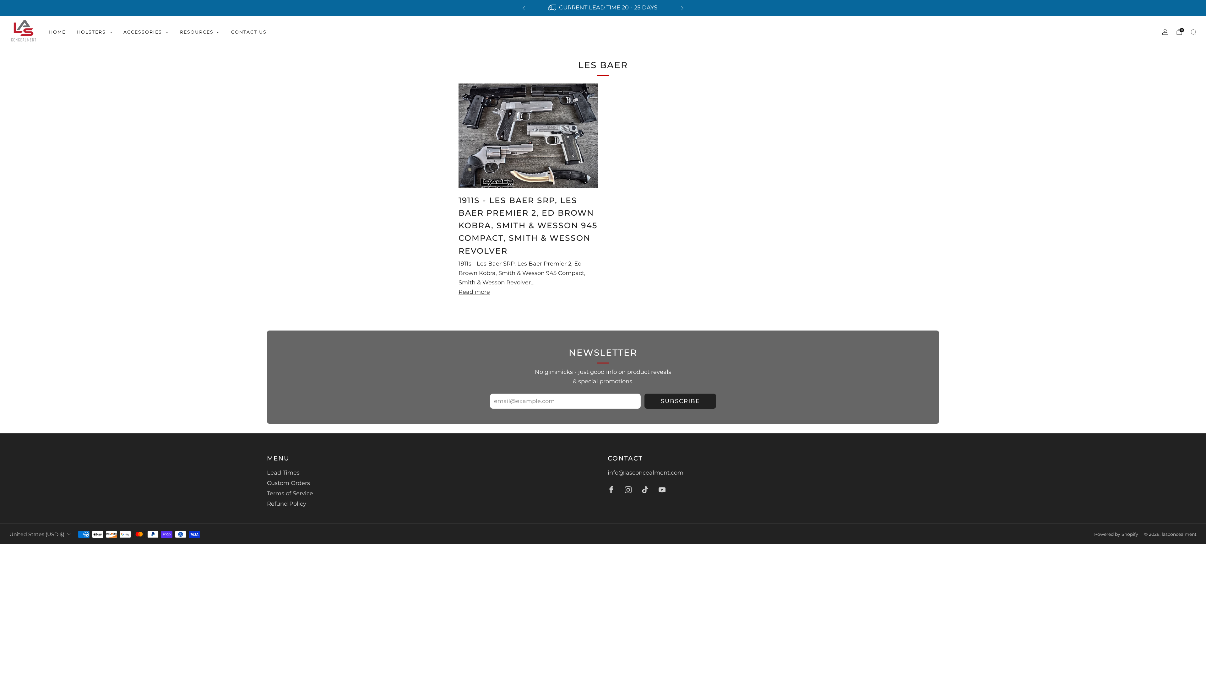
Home (57, 32)
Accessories (142, 32)
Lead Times (283, 472)
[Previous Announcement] (523, 8)
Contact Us (249, 32)
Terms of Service (290, 493)
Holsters (91, 32)
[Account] (1165, 32)
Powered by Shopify (1116, 534)
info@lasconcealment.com (645, 472)
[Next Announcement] (682, 8)
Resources (197, 32)
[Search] (1193, 32)
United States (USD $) (36, 534)
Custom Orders (288, 483)
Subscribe (680, 401)
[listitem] (603, 8)
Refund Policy (286, 503)
